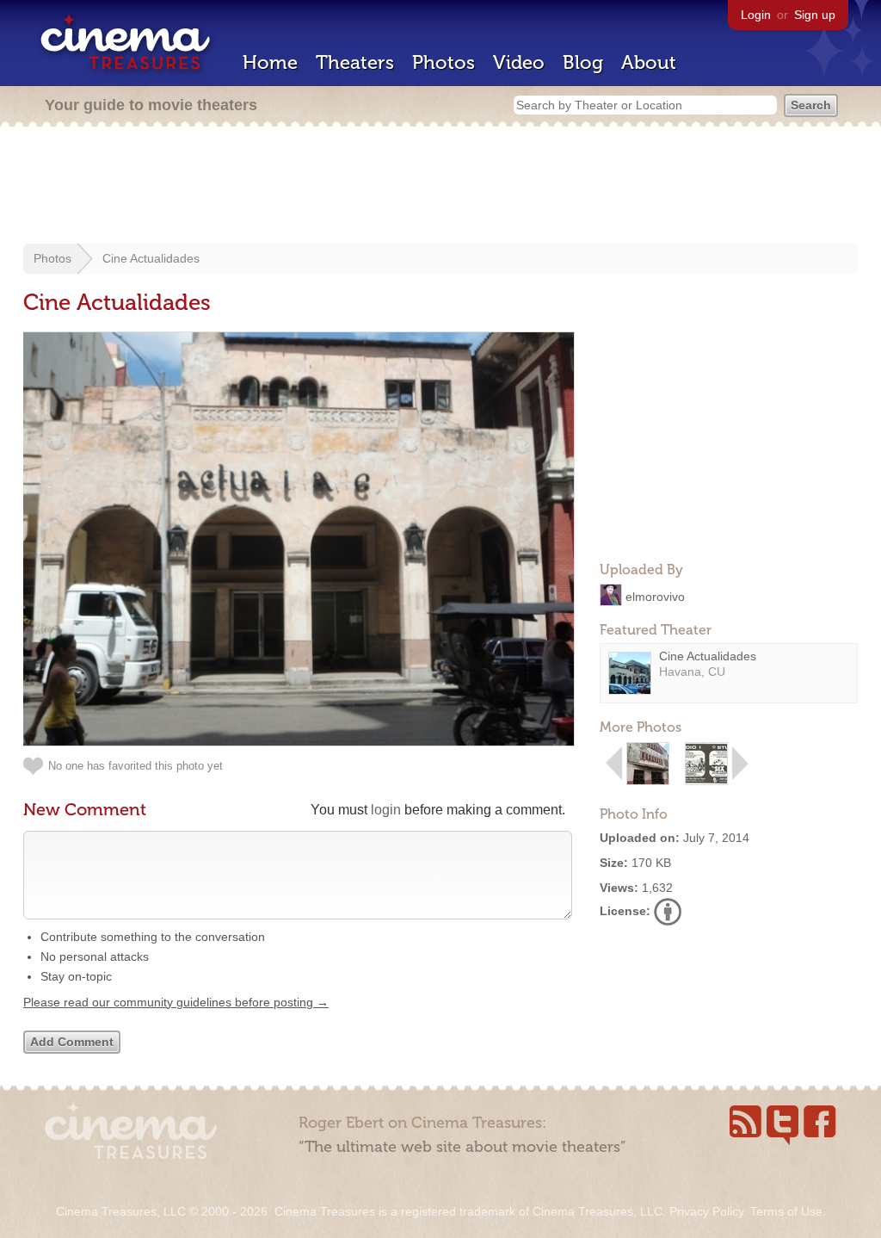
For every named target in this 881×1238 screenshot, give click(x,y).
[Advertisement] (440, 187)
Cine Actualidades (151, 258)
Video (519, 62)
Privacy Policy (706, 1211)
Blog (583, 62)
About (648, 62)
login (386, 809)
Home (270, 62)
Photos (443, 62)
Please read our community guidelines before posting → (176, 1002)
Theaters (355, 62)
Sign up (814, 15)
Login (756, 15)
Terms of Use (786, 1211)
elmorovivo (655, 596)
